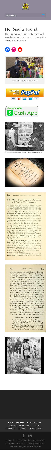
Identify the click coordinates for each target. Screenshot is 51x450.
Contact (22, 428)
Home (10, 422)
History (20, 422)
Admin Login (36, 428)
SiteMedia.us (35, 446)
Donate (12, 425)
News (37, 425)
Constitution (34, 422)
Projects (10, 428)
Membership (25, 425)
